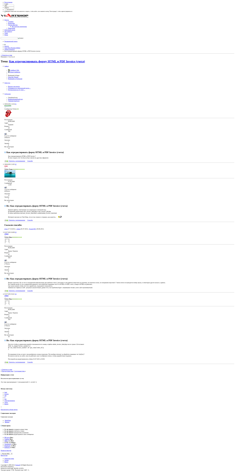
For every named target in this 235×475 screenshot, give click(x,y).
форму (6, 404)
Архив (6, 460)
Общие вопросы (9, 49)
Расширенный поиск (10, 41)
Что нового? (8, 31)
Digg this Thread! (13, 77)
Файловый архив (9, 30)
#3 (15, 232)
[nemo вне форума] (9, 177)
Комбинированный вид (15, 99)
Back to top (4, 455)
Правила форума (6, 450)
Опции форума (13, 25)
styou (6, 229)
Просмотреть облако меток (9, 409)
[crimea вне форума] (7, 243)
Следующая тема (19, 371)
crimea (18, 229)
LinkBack (6, 66)
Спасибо (30, 161)
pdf (5, 395)
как (5, 399)
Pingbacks (7, 446)
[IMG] (6, 441)
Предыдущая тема (7, 371)
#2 (15, 164)
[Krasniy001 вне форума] (8, 116)
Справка (10, 21)
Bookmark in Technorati (15, 79)
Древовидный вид (14, 101)
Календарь (11, 23)
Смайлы (7, 439)
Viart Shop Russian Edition (12, 48)
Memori (7, 422)
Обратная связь (9, 458)
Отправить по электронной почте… (19, 88)
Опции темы (7, 82)
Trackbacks (7, 444)
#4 (15, 294)
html (5, 392)
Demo (6, 35)
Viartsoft (17, 465)
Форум (6, 20)
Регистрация (8, 2)
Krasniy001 (32, 229)
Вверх (6, 462)
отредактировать (9, 400)
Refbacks (7, 447)
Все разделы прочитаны (19, 26)
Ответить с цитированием (16, 161)
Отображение (7, 93)
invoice (6, 394)
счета (6, 402)
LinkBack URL (14, 70)
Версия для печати (14, 86)
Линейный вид (13, 97)
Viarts (6, 33)
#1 (15, 104)
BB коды (7, 437)
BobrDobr (8, 420)
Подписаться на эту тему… (16, 90)
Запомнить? (10, 9)
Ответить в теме (6, 55)
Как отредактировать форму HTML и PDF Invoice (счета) (47, 61)
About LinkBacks (15, 72)
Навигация (11, 28)
